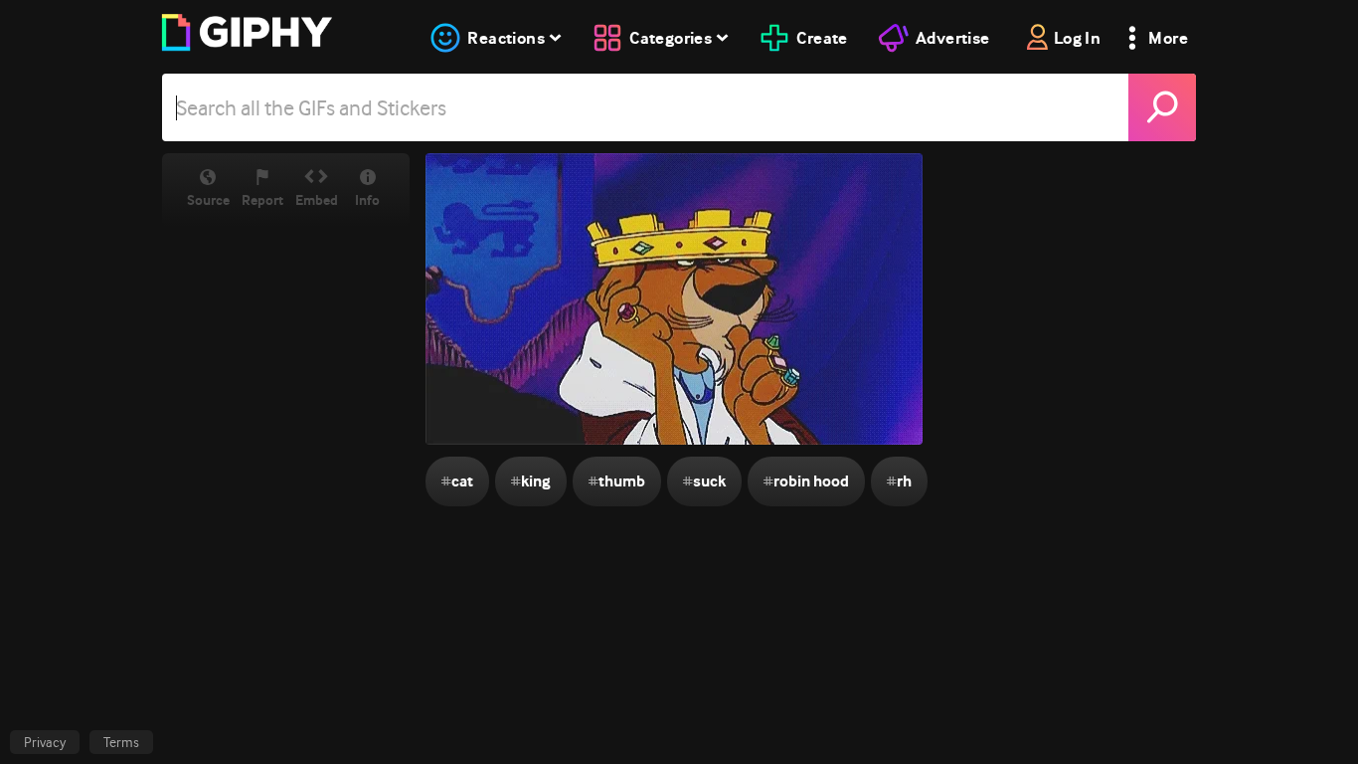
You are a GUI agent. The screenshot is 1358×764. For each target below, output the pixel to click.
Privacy (45, 742)
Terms (121, 742)
